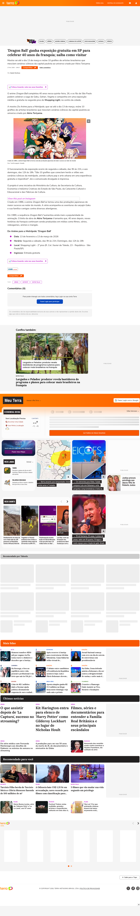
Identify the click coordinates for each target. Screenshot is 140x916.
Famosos (87, 741)
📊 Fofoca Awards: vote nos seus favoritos (26, 87)
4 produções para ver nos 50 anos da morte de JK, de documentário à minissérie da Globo (52, 746)
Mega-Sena (50, 681)
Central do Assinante (115, 3)
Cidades (13, 681)
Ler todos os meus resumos (94, 433)
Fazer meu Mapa (18, 452)
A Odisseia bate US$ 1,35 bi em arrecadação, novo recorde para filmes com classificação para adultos (52, 790)
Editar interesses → (133, 411)
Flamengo (85, 681)
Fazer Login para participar (49, 301)
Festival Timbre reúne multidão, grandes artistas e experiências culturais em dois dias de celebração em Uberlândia (59, 807)
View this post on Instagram (21, 198)
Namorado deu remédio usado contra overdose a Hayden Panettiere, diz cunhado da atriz (94, 746)
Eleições (84, 649)
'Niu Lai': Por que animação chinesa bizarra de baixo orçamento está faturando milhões (91, 807)
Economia (49, 649)
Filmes (38, 784)
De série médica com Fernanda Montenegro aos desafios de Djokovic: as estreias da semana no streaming (16, 747)
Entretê (25, 282)
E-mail (130, 3)
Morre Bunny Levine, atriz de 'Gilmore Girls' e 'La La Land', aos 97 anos (24, 806)
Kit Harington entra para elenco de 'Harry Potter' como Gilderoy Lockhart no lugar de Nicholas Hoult (52, 719)
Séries (16, 282)
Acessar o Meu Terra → (34, 400)
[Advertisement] (123, 746)
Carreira (14, 665)
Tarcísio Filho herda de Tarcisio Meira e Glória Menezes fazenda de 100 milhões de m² (17, 790)
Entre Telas (36, 282)
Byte (12, 649)
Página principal (13, 3)
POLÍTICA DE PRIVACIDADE (90, 888)
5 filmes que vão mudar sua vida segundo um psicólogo (87, 789)
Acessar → (30, 462)
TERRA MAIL (100, 3)
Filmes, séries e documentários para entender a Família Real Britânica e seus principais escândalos (87, 719)
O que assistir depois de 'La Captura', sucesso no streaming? (17, 714)
